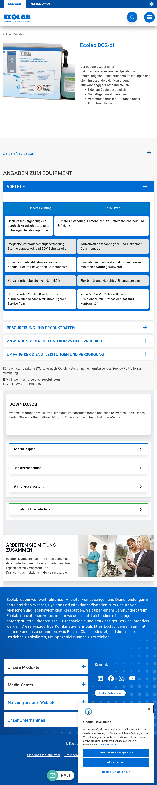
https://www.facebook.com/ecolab (111, 678)
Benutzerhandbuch (27, 468)
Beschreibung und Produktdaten (41, 327)
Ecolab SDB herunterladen (33, 509)
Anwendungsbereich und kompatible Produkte (55, 341)
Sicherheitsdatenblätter (43, 755)
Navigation (18, 153)
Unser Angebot (15, 34)
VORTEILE (16, 186)
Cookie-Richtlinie (108, 744)
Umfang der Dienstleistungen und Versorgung (55, 354)
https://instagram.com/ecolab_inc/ (122, 678)
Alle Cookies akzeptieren (116, 752)
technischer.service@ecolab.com (37, 379)
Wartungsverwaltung (29, 486)
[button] (132, 17)
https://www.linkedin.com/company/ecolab (100, 678)
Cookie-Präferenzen (110, 693)
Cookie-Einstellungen (116, 771)
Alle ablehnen (116, 762)
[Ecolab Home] (16, 18)
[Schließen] (149, 709)
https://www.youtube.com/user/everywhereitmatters (132, 678)
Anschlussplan (24, 449)
